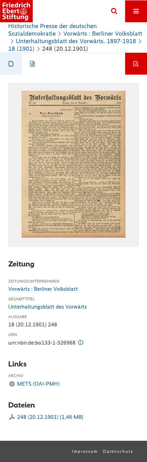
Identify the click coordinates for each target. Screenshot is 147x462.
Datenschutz (118, 451)
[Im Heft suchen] (136, 64)
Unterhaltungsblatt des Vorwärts (47, 306)
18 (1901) (21, 48)
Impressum (85, 451)
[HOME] (16, 11)
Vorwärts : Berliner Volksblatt (102, 33)
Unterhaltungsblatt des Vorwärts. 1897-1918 (76, 41)
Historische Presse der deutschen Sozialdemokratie (52, 29)
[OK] (114, 11)
